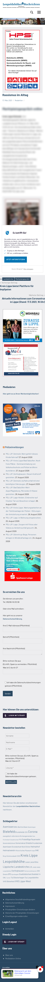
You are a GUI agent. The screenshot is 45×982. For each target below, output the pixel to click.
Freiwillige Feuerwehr (31, 839)
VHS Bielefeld (9, 881)
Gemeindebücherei (9, 843)
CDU (26, 832)
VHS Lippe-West (23, 881)
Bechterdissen (23, 827)
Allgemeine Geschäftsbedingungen (20, 899)
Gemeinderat (21, 843)
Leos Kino (34, 862)
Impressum (10, 906)
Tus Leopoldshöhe (32, 877)
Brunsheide (19, 832)
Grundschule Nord (18, 847)
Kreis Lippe (29, 855)
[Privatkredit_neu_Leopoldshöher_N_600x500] (23, 580)
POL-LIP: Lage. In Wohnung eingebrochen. (23, 518)
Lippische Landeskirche (16, 866)
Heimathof (35, 846)
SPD (9, 874)
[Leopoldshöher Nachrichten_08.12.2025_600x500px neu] (22, 341)
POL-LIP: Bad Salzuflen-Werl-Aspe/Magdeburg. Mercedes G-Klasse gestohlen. (21, 490)
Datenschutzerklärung (14, 903)
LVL (31, 867)
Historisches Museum (23, 850)
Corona (32, 831)
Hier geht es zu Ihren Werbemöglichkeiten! (21, 393)
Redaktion (19, 100)
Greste (29, 843)
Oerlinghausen (17, 871)
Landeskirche (8, 279)
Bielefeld (9, 831)
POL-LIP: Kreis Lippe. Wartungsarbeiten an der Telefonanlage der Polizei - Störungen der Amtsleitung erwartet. (24, 510)
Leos (27, 862)
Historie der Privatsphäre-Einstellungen (22, 913)
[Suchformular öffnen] (31, 12)
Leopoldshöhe (14, 861)
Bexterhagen (32, 827)
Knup (4, 856)
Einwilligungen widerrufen (16, 916)
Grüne (28, 847)
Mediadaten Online (13, 958)
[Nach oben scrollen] (40, 977)
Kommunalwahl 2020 (13, 856)
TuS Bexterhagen (17, 877)
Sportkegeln (15, 874)
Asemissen (8, 826)
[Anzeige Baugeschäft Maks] (21, 375)
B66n (16, 827)
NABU (34, 867)
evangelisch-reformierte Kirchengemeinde (17, 836)
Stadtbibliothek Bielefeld (28, 874)
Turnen (8, 878)
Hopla (33, 850)
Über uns (9, 955)
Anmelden (9, 928)
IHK (37, 850)
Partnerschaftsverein (30, 871)
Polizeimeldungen (14, 447)
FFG (20, 840)
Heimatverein (9, 850)
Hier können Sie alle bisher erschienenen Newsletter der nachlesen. (21, 806)
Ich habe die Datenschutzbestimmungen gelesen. (20, 774)
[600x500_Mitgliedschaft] (22, 435)
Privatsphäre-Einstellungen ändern (20, 909)
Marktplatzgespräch (22, 279)
